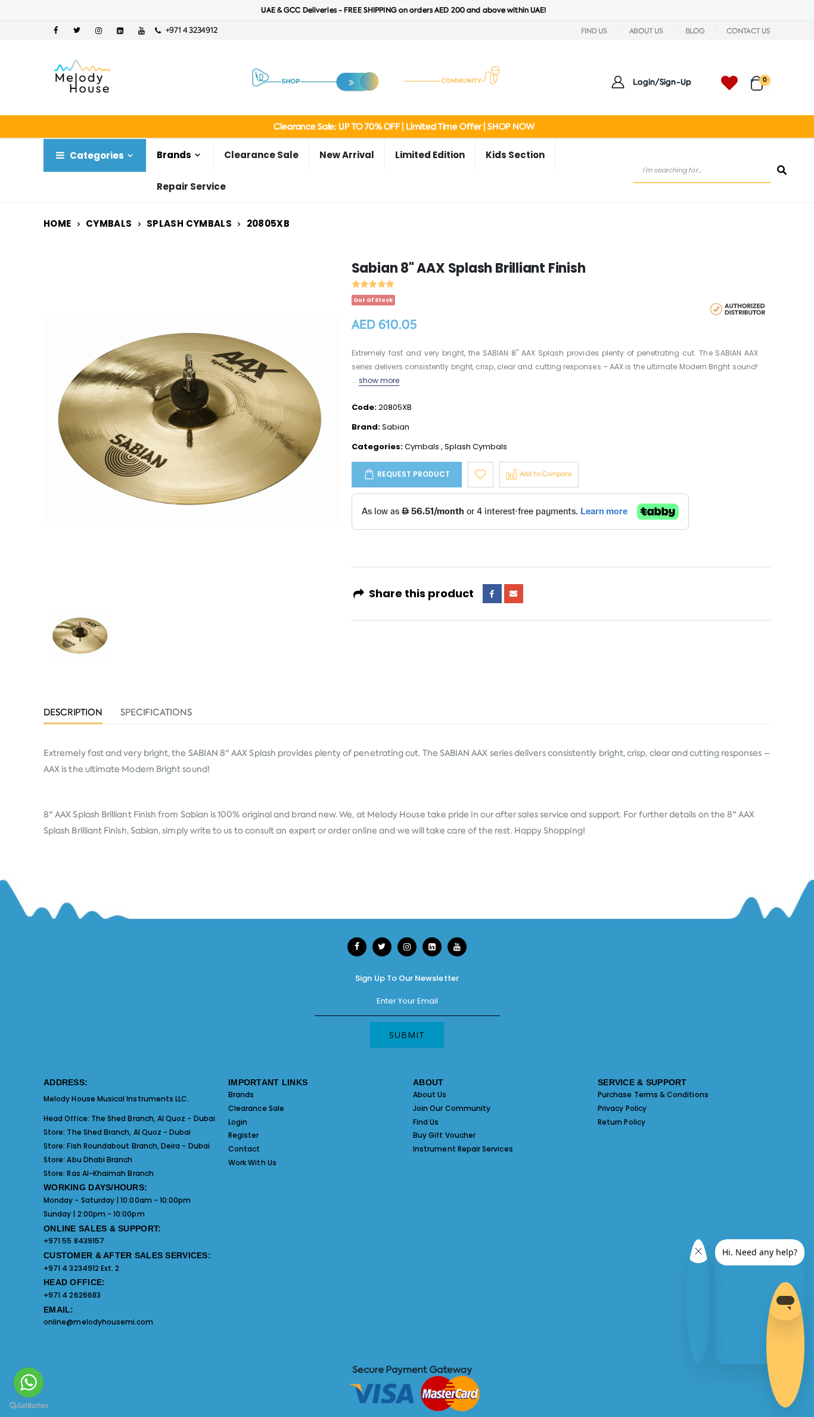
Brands (241, 1094)
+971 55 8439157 (74, 1241)
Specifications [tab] (156, 713)
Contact (244, 1149)
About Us (430, 1094)
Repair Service (191, 186)
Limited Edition (430, 155)
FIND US (594, 31)
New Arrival (346, 155)
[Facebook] (492, 593)
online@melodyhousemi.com (99, 1322)
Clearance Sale (261, 155)
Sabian (395, 427)
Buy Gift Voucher (444, 1135)
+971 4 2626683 (72, 1295)
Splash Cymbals (189, 223)
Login (237, 1122)
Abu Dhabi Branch (99, 1159)
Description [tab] (73, 713)
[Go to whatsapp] (29, 1382)
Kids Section (515, 155)
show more (379, 380)
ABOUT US (646, 31)
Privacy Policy (622, 1108)
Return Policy (621, 1122)
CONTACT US (748, 31)
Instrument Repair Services (463, 1149)
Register (243, 1135)
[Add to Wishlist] (480, 474)
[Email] (513, 593)
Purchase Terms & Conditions (653, 1094)
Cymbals (109, 223)
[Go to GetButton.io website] (29, 1405)
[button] (760, 78)
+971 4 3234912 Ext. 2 (81, 1268)
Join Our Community (451, 1108)
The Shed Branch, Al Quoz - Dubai (153, 1118)
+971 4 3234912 (188, 30)
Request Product (413, 474)
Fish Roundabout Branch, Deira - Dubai (138, 1146)
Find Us (426, 1122)
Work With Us (252, 1162)
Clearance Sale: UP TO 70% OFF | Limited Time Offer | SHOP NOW (404, 126)
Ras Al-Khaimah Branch (110, 1173)
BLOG (695, 31)
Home (58, 223)
